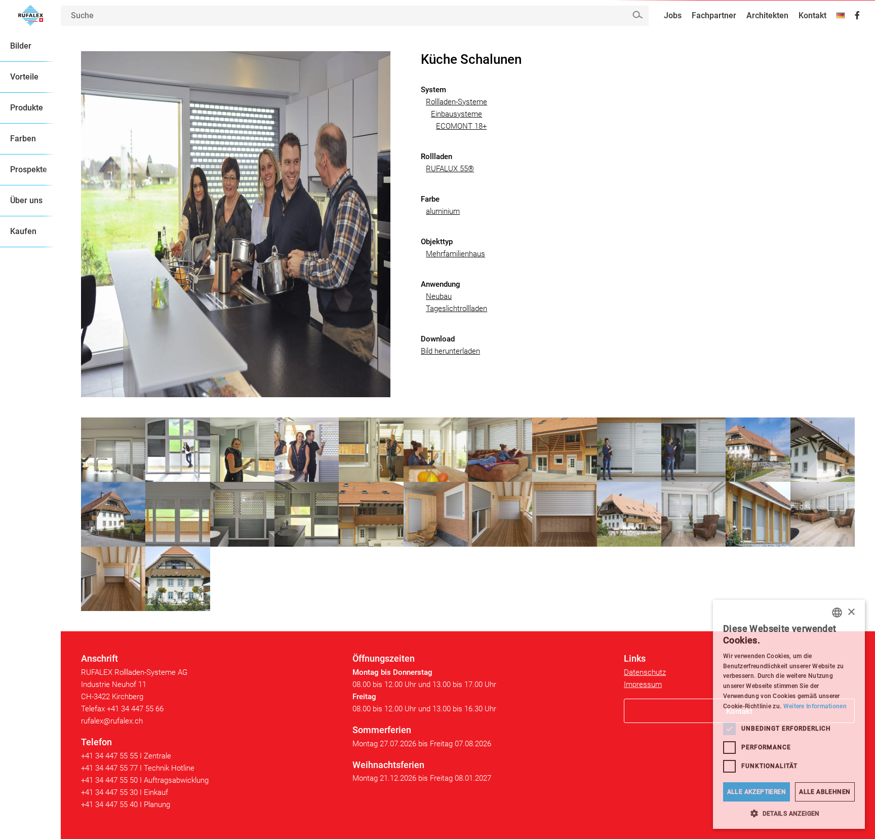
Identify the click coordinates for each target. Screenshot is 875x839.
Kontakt (812, 15)
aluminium (443, 211)
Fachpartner (714, 15)
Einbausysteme (456, 114)
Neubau (439, 296)
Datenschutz (645, 672)
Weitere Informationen (815, 706)
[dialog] (789, 714)
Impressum (643, 684)
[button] (789, 813)
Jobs (673, 15)
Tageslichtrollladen (456, 308)
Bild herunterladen (450, 351)
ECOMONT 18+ (461, 126)
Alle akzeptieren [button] (756, 791)
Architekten (767, 15)
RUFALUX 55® (450, 168)
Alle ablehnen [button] (824, 791)
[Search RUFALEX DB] (637, 15)
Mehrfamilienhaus (455, 253)
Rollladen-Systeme (456, 101)
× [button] (851, 612)
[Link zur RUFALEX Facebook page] (857, 16)
